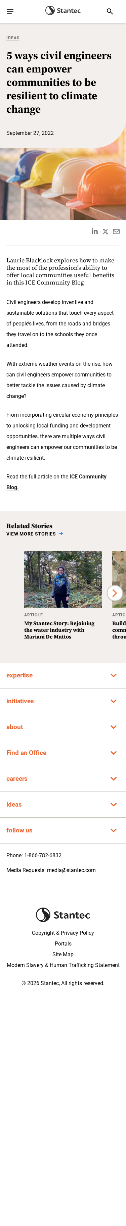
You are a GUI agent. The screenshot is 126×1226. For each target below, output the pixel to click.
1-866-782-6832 (42, 855)
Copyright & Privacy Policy (63, 933)
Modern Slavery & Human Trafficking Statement (63, 965)
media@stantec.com (71, 870)
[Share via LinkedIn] (94, 231)
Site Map (63, 954)
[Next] (115, 593)
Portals (63, 943)
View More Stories (31, 534)
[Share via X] (105, 231)
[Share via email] (116, 231)
